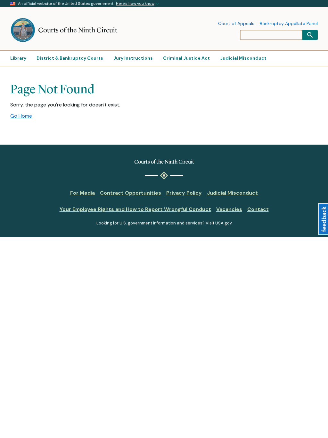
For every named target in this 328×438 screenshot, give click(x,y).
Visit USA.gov (219, 223)
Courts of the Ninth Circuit (77, 30)
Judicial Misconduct (232, 193)
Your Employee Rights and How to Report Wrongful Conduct (135, 209)
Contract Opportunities (130, 193)
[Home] (24, 30)
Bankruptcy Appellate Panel (289, 23)
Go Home (21, 116)
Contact (258, 209)
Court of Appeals (236, 23)
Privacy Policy (184, 193)
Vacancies (229, 209)
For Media (82, 193)
